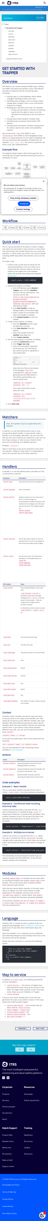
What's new (6, 1147)
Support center (8, 1166)
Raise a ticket (7, 1160)
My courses (28, 1141)
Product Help (7, 1135)
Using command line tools (14, 59)
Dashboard (28, 1135)
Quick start (11, 40)
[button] (42, 1215)
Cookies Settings (23, 209)
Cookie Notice (7, 1206)
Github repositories (31, 1100)
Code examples (17, 750)
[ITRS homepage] (24, 3)
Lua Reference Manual (32, 925)
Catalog (27, 1147)
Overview (11, 31)
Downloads (28, 1094)
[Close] (43, 181)
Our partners (7, 1113)
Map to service (13, 54)
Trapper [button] (6, 24)
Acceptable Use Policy (10, 1185)
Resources (28, 1154)
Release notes (8, 1141)
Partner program (8, 1106)
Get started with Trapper (14, 28)
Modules (11, 48)
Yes (19, 1049)
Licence (10, 34)
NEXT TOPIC (40, 1029)
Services (5, 1100)
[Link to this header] (19, 72)
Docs (3, 10)
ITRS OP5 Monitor (12, 10)
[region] (24, 196)
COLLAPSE (40, 17)
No (31, 1049)
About (4, 1119)
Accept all (24, 204)
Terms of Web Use (9, 1192)
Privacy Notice (7, 1199)
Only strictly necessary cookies (23, 198)
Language (11, 51)
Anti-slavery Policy (9, 1213)
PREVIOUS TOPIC (24, 1029)
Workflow (11, 37)
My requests (7, 1154)
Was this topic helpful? (24, 1045)
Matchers (11, 43)
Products (5, 1094)
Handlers (11, 45)
